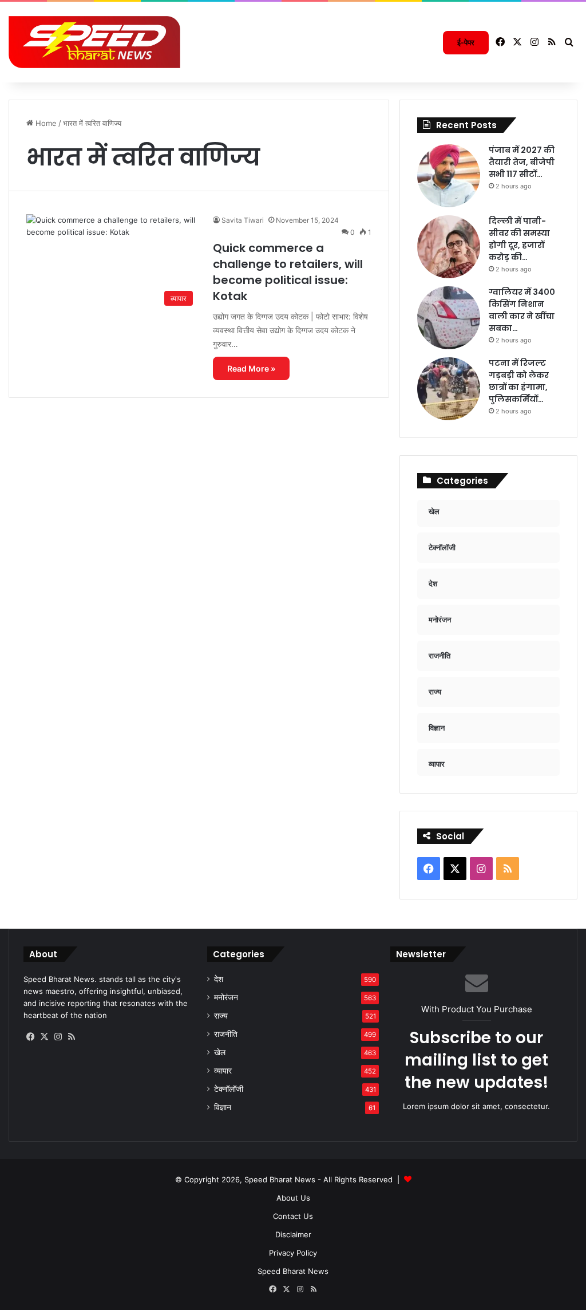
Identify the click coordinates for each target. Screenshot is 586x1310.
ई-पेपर (465, 42)
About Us (293, 1197)
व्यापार (223, 1070)
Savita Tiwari (242, 220)
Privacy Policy (293, 1252)
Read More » (251, 368)
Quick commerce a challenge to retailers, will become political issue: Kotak (288, 272)
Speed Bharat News (293, 1271)
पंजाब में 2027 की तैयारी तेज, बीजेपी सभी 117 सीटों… (522, 162)
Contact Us (293, 1216)
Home (45, 123)
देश (218, 979)
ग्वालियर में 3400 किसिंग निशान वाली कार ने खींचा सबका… (522, 310)
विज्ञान (222, 1107)
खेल (219, 1052)
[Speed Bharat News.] (94, 42)
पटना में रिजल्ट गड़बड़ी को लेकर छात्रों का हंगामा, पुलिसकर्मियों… (519, 381)
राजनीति (225, 1034)
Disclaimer (293, 1234)
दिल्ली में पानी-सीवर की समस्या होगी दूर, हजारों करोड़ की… (519, 239)
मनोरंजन (226, 997)
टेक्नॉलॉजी (228, 1089)
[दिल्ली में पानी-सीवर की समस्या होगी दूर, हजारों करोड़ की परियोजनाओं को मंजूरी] (448, 246)
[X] (44, 1037)
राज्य (221, 1015)
